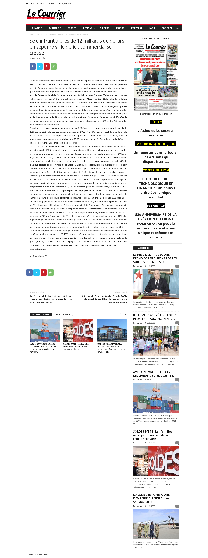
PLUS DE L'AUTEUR (62, 314)
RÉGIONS (87, 28)
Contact (167, 28)
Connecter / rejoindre (60, 4)
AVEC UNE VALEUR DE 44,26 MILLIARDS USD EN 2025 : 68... (154, 374)
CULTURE (104, 28)
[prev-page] (121, 314)
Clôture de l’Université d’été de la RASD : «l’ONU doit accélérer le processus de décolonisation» (104, 299)
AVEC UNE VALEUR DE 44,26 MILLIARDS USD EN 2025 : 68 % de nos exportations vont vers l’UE (43, 348)
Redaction (137, 266)
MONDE (120, 28)
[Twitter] (40, 66)
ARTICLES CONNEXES (41, 314)
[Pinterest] (47, 66)
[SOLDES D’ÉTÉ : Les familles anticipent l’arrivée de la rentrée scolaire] (78, 330)
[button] (177, 28)
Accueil (32, 35)
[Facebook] (33, 66)
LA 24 (152, 28)
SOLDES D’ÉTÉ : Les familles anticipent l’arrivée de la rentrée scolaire (76, 347)
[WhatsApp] (54, 66)
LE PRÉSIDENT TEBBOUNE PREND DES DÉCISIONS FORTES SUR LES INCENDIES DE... (155, 258)
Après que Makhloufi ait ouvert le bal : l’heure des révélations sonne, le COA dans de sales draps (51, 299)
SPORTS (72, 28)
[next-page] (125, 314)
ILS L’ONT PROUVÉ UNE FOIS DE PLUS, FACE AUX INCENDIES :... (155, 317)
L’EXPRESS (136, 28)
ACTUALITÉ (55, 28)
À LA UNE (37, 28)
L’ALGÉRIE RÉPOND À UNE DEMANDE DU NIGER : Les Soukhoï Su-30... (151, 498)
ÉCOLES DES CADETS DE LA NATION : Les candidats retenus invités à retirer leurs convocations (111, 348)
